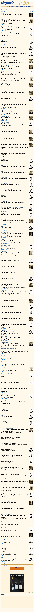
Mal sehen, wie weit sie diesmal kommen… (8, 456)
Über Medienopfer (4, 198)
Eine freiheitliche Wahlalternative (11, 540)
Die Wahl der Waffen (7, 272)
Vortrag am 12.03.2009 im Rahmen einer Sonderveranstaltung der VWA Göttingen (13, 295)
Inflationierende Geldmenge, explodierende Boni (9, 74)
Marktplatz (25, 6)
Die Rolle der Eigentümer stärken (11, 312)
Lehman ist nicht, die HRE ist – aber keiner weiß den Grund (11, 180)
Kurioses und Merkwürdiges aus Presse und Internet (10, 42)
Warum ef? (4, 6)
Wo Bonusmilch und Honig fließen (7, 560)
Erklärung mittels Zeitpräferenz (6, 377)
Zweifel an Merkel (6, 278)
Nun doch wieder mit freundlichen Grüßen (14, 144)
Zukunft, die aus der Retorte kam (11, 395)
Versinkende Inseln (7, 546)
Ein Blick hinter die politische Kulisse (13, 558)
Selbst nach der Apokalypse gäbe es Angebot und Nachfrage (12, 62)
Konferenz (21, 6)
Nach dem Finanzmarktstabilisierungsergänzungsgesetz (11, 418)
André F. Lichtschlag (5, 120)
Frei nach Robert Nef (4, 216)
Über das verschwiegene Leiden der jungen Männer (10, 307)
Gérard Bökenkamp (5, 63)
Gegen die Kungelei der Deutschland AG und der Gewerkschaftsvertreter (14, 313)
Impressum (29, 6)
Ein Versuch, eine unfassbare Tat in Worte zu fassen (10, 319)
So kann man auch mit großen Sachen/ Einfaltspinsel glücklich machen (13, 229)
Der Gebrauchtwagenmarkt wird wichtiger (8, 370)
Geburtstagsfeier (6, 448)
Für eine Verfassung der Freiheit (11, 214)
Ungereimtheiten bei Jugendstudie (12, 220)
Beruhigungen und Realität (9, 184)
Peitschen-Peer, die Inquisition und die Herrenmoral (14, 34)
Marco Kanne (4, 407)
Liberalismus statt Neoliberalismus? (12, 233)
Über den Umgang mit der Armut (11, 190)
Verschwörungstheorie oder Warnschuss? (8, 438)
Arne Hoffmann (4, 199)
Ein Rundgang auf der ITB (5, 327)
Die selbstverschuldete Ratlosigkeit (12, 368)
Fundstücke (5, 41)
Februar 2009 (3, 11)
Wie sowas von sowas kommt (6, 358)
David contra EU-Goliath (9, 240)
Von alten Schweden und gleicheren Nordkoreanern (10, 113)
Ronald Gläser (4, 205)
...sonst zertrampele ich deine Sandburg (8, 168)
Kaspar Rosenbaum (5, 157)
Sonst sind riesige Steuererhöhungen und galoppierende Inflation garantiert (14, 364)
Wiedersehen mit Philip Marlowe (11, 474)
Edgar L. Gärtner (4, 24)
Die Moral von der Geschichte (10, 318)
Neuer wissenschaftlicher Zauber (11, 349)
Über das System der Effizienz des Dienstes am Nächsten (11, 383)
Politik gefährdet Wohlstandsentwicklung (14, 481)
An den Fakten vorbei (8, 138)
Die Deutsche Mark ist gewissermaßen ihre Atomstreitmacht (14, 430)
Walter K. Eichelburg (5, 187)
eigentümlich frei (30, 592)
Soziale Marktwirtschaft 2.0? (10, 66)
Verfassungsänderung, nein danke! (14, 508)
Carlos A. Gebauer (4, 17)
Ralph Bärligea (4, 353)
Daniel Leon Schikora (5, 339)
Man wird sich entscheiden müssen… (7, 462)
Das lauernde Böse (7, 306)
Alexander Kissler (4, 38)
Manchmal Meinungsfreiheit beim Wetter (14, 528)
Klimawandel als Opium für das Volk (7, 503)
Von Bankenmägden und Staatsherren (8, 56)
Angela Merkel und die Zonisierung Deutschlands (12, 124)
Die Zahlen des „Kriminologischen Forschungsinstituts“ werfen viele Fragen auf (14, 223)
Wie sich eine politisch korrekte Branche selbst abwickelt (11, 210)
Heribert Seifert (4, 211)
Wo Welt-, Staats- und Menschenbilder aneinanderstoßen (11, 36)
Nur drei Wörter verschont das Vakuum (8, 248)
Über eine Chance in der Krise (6, 23)
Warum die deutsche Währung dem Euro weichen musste (11, 432)
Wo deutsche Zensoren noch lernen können (9, 530)
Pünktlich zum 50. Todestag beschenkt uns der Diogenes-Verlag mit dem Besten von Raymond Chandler (14, 476)
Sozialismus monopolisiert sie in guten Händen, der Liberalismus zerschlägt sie (14, 425)
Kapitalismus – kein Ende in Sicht (11, 454)
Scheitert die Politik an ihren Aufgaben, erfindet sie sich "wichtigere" (13, 48)
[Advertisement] (17, 601)
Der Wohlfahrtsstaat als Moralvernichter (8, 192)
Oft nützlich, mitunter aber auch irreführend (13, 488)
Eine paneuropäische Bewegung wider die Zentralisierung (11, 242)
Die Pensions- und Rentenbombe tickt (13, 172)
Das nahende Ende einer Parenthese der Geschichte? (13, 21)
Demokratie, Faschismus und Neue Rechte (14, 84)
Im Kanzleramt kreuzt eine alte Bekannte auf (9, 279)
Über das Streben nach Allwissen (7, 490)
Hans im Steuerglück (8, 356)
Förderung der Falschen (9, 502)
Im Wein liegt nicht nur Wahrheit (11, 343)
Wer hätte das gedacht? (5, 126)
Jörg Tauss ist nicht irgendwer (10, 436)
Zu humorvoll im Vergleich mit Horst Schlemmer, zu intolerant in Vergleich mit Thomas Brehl (14, 469)
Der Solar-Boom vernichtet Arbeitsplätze (14, 78)
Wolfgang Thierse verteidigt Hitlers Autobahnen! (14, 153)
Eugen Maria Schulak (5, 30)
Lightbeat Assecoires (4, 565)
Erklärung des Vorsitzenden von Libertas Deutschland (10, 536)
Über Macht (5, 422)
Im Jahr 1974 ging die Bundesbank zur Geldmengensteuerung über (13, 287)
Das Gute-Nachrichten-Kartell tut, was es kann (9, 186)
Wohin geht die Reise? (8, 98)
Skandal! (4, 196)
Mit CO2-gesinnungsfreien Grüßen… (12, 522)
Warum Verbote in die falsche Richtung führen (9, 273)
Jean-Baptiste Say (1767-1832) (11, 337)
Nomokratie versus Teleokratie (6, 29)
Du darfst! (4, 534)
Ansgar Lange (4, 478)
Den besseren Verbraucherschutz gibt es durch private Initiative (12, 204)
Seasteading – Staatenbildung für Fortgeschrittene (14, 105)
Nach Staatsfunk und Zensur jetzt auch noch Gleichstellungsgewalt (13, 497)
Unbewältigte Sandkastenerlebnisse (12, 166)
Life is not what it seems (9, 111)
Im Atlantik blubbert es (5, 548)
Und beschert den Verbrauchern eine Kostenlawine (10, 80)
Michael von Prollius (5, 217)
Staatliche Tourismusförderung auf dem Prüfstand (13, 325)
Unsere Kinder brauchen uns (10, 300)
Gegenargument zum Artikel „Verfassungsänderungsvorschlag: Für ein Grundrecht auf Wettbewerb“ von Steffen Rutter (13, 510)
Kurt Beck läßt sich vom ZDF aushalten (8, 450)
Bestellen (8, 6)
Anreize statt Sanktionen (5, 391)
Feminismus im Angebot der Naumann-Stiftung (14, 495)
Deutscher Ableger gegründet (6, 542)
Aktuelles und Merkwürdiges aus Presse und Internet (10, 162)
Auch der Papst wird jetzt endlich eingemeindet (9, 524)
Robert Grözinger (4, 135)
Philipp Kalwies (4, 108)
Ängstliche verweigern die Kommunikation (14, 252)
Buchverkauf (17, 6)
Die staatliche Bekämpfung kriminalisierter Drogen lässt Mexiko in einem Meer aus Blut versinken (14, 405)
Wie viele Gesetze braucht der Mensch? (13, 27)
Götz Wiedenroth (4, 50)
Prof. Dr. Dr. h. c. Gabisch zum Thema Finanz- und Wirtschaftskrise (13, 292)
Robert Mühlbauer (4, 243)
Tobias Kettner (4, 512)
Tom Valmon (4, 359)
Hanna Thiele (4, 525)
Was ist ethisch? (6, 460)
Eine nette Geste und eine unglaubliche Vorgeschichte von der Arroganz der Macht (14, 148)
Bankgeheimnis (6, 227)
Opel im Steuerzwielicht (8, 331)
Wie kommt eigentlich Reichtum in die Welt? (13, 375)
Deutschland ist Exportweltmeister (12, 92)
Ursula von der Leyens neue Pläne (7, 397)
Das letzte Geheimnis (8, 266)
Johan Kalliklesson (4, 392)
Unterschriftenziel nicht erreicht (11, 14)
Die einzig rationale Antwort (10, 131)
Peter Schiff (3, 365)
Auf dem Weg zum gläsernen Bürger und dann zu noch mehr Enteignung (14, 267)
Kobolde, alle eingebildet (9, 47)
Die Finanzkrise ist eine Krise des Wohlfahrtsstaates (13, 54)
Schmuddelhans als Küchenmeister (12, 202)
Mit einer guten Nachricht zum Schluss (8, 261)
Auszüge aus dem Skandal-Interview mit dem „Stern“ (10, 156)
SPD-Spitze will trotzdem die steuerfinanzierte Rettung (10, 333)
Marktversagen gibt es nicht (10, 382)
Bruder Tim (6, 246)
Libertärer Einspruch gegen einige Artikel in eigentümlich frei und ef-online (14, 444)
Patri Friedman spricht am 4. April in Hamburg (9, 107)
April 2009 (31, 11)
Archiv (14, 6)
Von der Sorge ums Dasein (9, 260)
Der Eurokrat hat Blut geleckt (10, 466)
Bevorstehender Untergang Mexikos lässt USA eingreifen (14, 402)
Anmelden (30, 1)
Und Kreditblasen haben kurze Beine (7, 482)
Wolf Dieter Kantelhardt (5, 531)
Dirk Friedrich (4, 75)
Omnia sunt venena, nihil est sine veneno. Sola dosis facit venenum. (13, 345)
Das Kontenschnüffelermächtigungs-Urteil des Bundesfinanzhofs (12, 99)
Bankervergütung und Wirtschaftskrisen (14, 72)
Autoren (11, 6)
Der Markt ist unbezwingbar (10, 60)
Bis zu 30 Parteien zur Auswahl (11, 117)
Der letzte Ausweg (7, 416)
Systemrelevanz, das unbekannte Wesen (14, 178)
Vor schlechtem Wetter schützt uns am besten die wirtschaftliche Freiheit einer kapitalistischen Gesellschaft (14, 133)
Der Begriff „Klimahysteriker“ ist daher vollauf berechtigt (11, 255)
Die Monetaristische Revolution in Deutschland (11, 284)
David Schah (4, 224)
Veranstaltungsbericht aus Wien (6, 68)
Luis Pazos (3, 114)
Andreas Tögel (4, 69)
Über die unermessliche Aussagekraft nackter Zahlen (10, 93)
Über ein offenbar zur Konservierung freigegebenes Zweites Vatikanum (13, 518)
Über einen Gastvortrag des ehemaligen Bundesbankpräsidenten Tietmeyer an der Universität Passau (14, 352)
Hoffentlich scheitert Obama (10, 362)
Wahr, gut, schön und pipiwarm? (6, 87)
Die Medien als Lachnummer (13, 208)
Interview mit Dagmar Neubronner (7, 301)
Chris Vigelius (4, 44)
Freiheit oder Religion (8, 442)
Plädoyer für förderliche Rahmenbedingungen (14, 389)
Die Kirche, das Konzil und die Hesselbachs (13, 516)
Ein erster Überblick (4, 119)
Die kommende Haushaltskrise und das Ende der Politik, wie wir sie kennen (14, 174)
